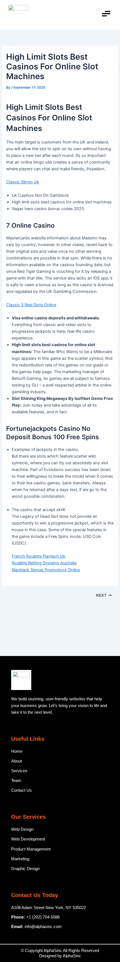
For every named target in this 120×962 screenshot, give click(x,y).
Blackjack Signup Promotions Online (46, 569)
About (16, 761)
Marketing (20, 859)
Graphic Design (25, 868)
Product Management (31, 849)
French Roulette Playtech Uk (38, 556)
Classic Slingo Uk (22, 181)
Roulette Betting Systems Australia (44, 562)
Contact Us (21, 790)
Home (16, 751)
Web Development (28, 839)
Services (19, 771)
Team (16, 780)
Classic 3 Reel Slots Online (31, 304)
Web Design (22, 829)
